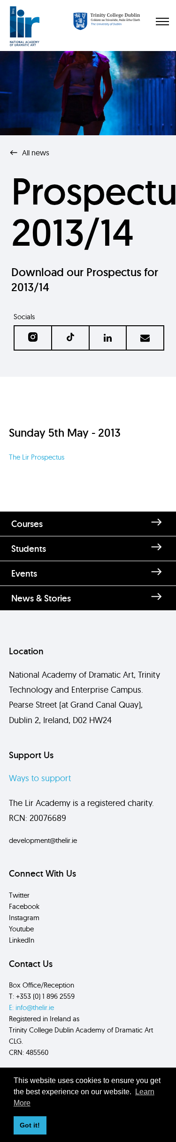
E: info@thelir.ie (31, 1007)
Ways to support (40, 778)
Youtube (21, 928)
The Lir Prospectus (36, 457)
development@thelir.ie (43, 840)
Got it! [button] (30, 1125)
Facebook (24, 906)
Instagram (24, 917)
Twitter (19, 895)
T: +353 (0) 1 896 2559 (42, 996)
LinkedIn (21, 940)
